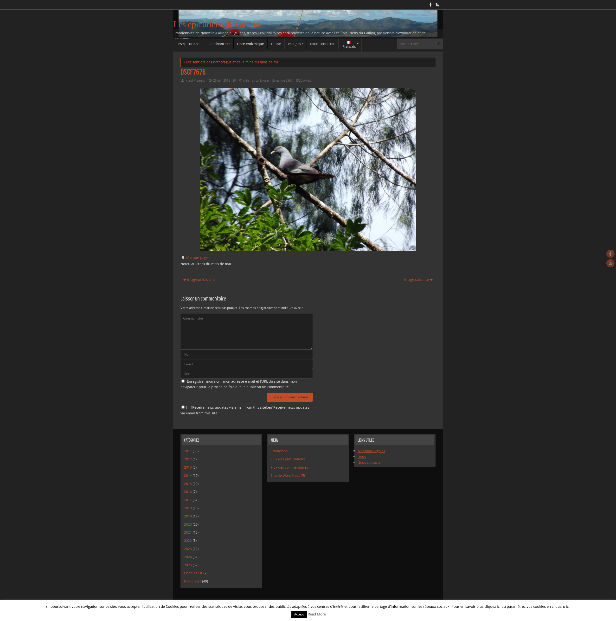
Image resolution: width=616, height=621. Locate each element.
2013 (188, 467)
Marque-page (197, 257)
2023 (188, 548)
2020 (188, 524)
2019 (188, 516)
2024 (188, 557)
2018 (188, 508)
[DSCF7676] (308, 169)
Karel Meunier (195, 80)
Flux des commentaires (289, 467)
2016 (188, 491)
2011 (188, 451)
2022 (188, 540)
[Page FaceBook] (430, 4)
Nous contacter (370, 462)
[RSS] (437, 4)
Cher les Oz (193, 573)
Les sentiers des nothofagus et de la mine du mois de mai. (232, 62)
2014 (188, 475)
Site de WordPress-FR (288, 475)
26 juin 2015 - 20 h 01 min (231, 80)
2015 (188, 483)
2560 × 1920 (294, 80)
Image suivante (416, 279)
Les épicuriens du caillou (216, 24)
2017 (188, 499)
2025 (188, 565)
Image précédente (201, 279)
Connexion (279, 451)
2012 (188, 459)
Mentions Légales (371, 451)
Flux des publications (288, 459)
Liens (362, 456)
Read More (317, 614)
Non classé (192, 581)
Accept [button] (299, 614)
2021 (188, 532)
